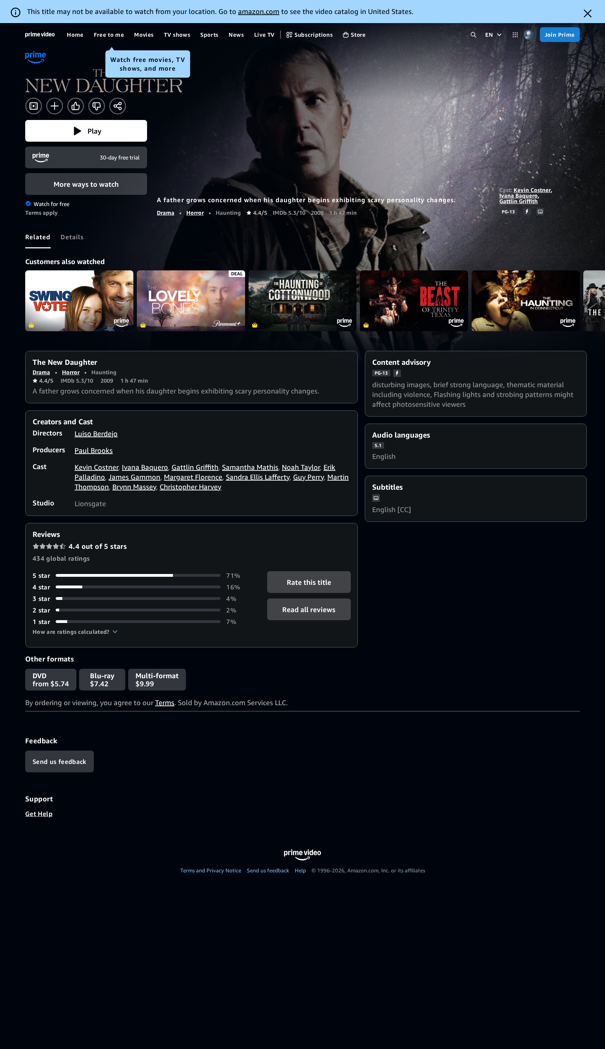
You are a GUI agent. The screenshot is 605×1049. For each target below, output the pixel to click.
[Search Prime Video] (473, 34)
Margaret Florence (193, 477)
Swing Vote (79, 300)
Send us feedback (268, 870)
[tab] (38, 236)
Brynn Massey (134, 487)
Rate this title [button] (309, 582)
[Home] (40, 34)
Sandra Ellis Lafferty (258, 477)
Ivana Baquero (518, 195)
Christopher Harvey (190, 487)
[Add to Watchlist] (54, 106)
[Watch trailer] (33, 106)
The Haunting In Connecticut (526, 300)
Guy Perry (308, 477)
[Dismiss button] (587, 13)
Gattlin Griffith (518, 201)
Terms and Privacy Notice (210, 870)
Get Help (39, 813)
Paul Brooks (94, 450)
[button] (86, 131)
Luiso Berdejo (96, 434)
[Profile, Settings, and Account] (529, 34)
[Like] (75, 106)
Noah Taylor (301, 467)
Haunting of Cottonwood (303, 300)
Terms (164, 703)
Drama (165, 212)
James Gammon (134, 477)
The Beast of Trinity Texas (414, 300)
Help (300, 870)
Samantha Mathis (250, 467)
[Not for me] (96, 106)
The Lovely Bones (191, 300)
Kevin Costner (532, 189)
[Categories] (515, 34)
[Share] (117, 106)
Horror (195, 212)
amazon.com (258, 11)
